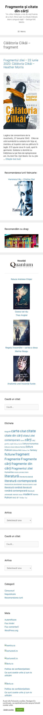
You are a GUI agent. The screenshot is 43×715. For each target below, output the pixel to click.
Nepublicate (10, 594)
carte (15, 431)
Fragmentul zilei (22, 468)
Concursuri (9, 590)
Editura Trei (25, 450)
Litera (26, 472)
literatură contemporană (21, 481)
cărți (28, 440)
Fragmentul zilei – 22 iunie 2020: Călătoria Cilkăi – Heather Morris (20, 63)
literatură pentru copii (30, 484)
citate (31, 431)
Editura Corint (18, 444)
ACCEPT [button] (20, 710)
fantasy (33, 450)
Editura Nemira (20, 447)
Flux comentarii (12, 627)
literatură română (13, 487)
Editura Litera (9, 447)
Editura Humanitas (30, 444)
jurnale (21, 472)
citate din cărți (13, 435)
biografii (8, 432)
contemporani (12, 440)
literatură (12, 476)
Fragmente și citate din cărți (21, 9)
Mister (21, 494)
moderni (27, 494)
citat (23, 431)
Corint (22, 440)
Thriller (21, 498)
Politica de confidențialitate (17, 669)
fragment (22, 454)
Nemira (35, 494)
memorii (15, 494)
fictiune (10, 454)
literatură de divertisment (13, 484)
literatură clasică (26, 477)
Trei (26, 498)
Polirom (8, 497)
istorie (16, 472)
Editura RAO (17, 450)
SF (18, 498)
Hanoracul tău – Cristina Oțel (21, 179)
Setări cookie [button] (8, 710)
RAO (14, 498)
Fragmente (12, 459)
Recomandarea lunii (14, 598)
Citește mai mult (13, 159)
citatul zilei (29, 435)
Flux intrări (9, 623)
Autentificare (10, 620)
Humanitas (9, 472)
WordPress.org (11, 630)
